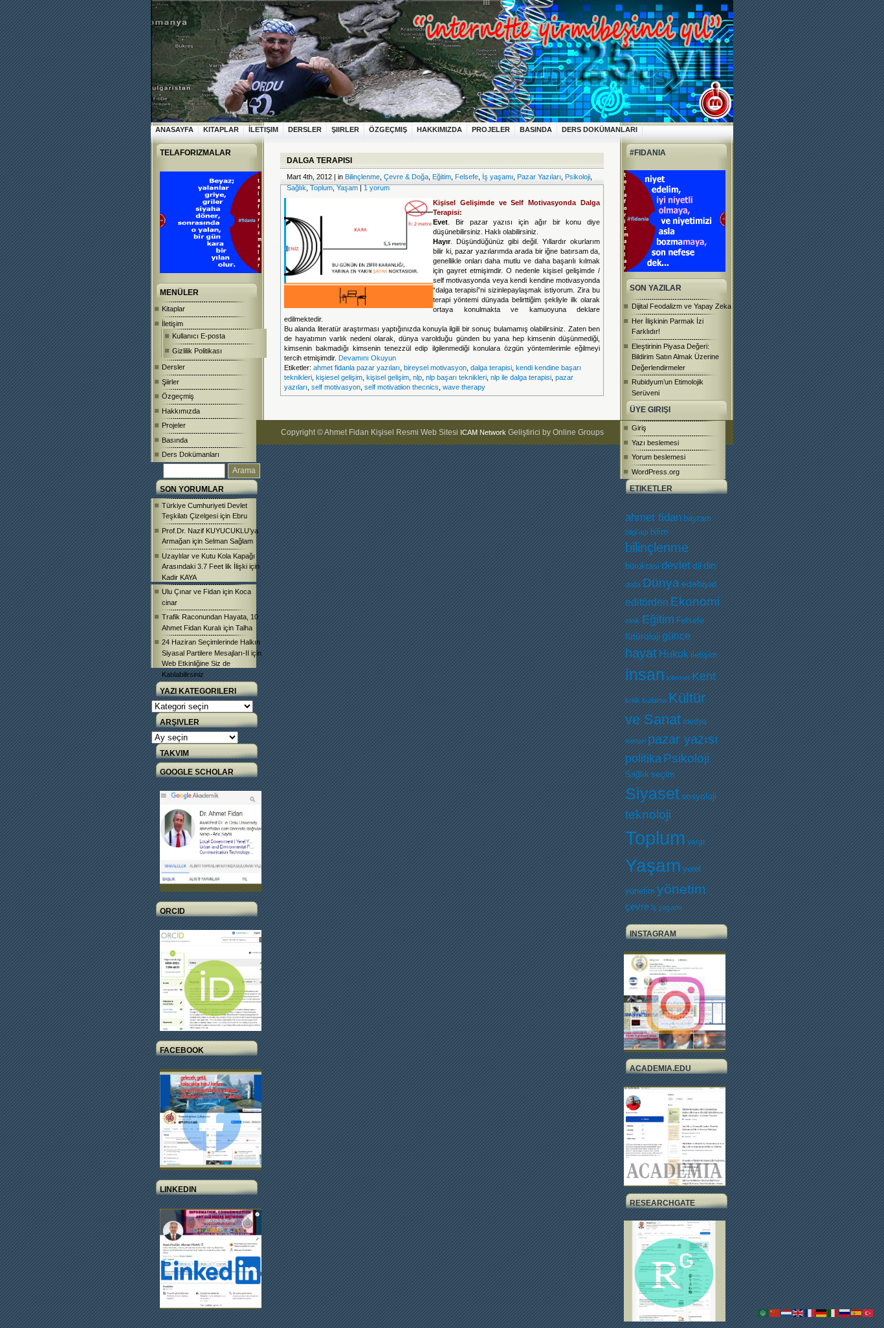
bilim (659, 532)
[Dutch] (787, 1312)
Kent (704, 676)
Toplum (655, 837)
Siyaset (652, 793)
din (709, 565)
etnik (632, 621)
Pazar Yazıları (539, 177)
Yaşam (653, 866)
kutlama (654, 700)
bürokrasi (642, 566)
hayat (641, 653)
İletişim (263, 129)
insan (645, 674)
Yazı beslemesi (655, 443)
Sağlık (637, 774)
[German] (822, 1312)
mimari (635, 741)
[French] (810, 1312)
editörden (647, 602)
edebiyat (698, 584)
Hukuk (674, 653)
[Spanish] (857, 1312)
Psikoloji (686, 758)
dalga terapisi (491, 367)
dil (697, 565)
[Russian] (845, 1312)
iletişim (704, 654)
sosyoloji (698, 796)
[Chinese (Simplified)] (775, 1312)
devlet (676, 565)
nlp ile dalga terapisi (521, 377)
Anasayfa (174, 129)
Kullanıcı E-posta (198, 336)
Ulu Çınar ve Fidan (191, 591)
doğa (633, 584)
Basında (536, 129)
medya (695, 721)
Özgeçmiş (388, 129)
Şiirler (345, 129)
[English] (798, 1312)
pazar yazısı (683, 739)
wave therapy (464, 387)
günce (676, 635)
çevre (637, 906)
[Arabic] (763, 1312)
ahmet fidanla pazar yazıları (356, 367)
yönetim (681, 889)
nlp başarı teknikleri (456, 377)
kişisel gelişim (387, 377)
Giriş (639, 428)
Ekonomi (695, 601)
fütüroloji (642, 636)
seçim (663, 774)
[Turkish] (868, 1312)
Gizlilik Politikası (197, 351)
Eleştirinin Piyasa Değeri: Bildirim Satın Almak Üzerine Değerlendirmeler (675, 356)
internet (678, 677)
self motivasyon (335, 387)
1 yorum (377, 188)
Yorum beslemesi (658, 457)
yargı (696, 842)
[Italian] (833, 1312)
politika (643, 758)
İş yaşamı (666, 907)
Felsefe (690, 620)
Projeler (491, 129)
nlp (417, 377)
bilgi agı (636, 532)
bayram (697, 518)
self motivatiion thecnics (401, 387)
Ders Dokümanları (599, 129)
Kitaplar (221, 129)
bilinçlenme (657, 547)
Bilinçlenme (362, 177)
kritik (632, 700)
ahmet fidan (653, 517)
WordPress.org (656, 472)
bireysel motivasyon (435, 367)
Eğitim (658, 619)
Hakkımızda (439, 129)
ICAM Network (483, 432)
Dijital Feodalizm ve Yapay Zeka (681, 306)
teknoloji (648, 814)
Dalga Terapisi (319, 160)
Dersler (305, 129)
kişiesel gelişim (339, 377)
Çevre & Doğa (406, 177)
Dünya (661, 583)
